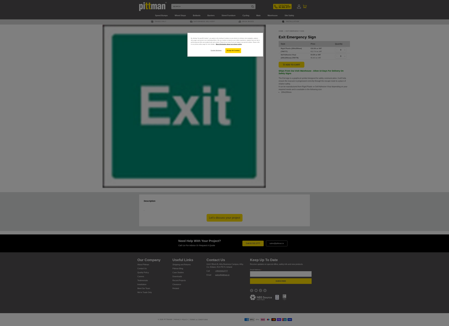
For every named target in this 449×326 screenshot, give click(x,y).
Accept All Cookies (233, 50)
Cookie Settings (216, 50)
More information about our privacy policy (229, 44)
